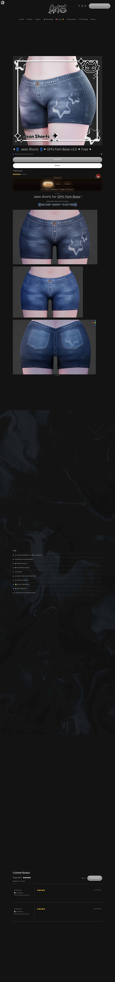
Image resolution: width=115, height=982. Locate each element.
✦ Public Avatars (71, 19)
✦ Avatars (29, 19)
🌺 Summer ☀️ (59, 19)
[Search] (79, 6)
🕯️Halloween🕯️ (48, 19)
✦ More (92, 19)
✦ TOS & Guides (83, 19)
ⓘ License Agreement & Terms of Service (57, 190)
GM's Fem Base (68, 197)
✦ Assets (37, 19)
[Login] (82, 5)
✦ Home (21, 19)
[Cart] (86, 6)
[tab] (48, 184)
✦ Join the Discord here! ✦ (99, 6)
